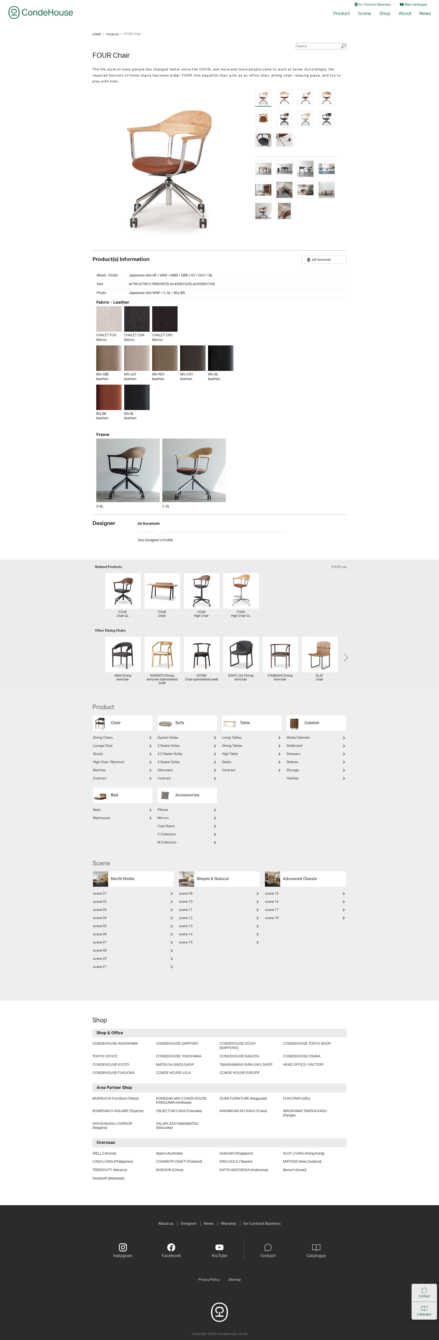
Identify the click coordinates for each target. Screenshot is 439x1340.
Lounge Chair (103, 746)
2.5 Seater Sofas (170, 754)
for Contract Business (374, 4)
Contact (424, 1296)
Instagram (122, 1256)
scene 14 (186, 934)
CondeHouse (40, 12)
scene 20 (100, 958)
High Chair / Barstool (108, 762)
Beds (97, 810)
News (425, 13)
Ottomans (165, 770)
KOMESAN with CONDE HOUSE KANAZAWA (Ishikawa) (181, 1101)
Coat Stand (166, 826)
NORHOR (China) (169, 1170)
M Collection (167, 842)
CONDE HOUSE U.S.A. (173, 1073)
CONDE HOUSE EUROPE (240, 1073)
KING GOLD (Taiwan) (236, 1161)
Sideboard (294, 746)
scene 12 (186, 918)
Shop (384, 13)
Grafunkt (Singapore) (236, 1153)
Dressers (293, 754)
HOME (96, 34)
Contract (99, 778)
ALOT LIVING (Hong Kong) (303, 1153)
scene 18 (272, 918)
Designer (189, 1224)
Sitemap (234, 1279)
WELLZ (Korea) (104, 1153)
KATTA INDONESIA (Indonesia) (244, 1170)
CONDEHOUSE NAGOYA (239, 1056)
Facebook (171, 1256)
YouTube (219, 1256)
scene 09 (186, 893)
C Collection (167, 834)
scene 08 (100, 950)
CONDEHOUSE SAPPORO (177, 1043)
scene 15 (272, 893)
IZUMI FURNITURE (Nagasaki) (243, 1098)
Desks (226, 762)
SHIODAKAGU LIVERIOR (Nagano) (112, 1126)
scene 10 (186, 902)
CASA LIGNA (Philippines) (112, 1161)
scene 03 (100, 910)
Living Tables (232, 737)
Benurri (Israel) (294, 1170)
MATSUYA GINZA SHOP (175, 1065)
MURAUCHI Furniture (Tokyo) (115, 1098)
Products (112, 34)
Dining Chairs (103, 737)
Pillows (163, 810)
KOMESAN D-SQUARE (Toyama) (118, 1111)
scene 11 (186, 910)
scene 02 (100, 902)
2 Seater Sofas (169, 746)
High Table (230, 754)
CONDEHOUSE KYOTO (110, 1065)
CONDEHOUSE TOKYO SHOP (307, 1043)
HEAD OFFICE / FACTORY (303, 1065)
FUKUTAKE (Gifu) (296, 1098)
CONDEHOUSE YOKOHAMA (178, 1056)
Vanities (293, 778)
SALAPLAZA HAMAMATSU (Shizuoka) (177, 1126)
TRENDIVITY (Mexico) (109, 1170)
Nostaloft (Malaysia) (108, 1178)
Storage (293, 770)
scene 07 (100, 942)
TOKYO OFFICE (104, 1056)
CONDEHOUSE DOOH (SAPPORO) (238, 1046)
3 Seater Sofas (169, 762)
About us (166, 1224)
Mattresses (101, 818)
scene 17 (272, 910)
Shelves (292, 762)
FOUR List (339, 567)
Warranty (228, 1224)
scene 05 (100, 926)
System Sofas (168, 737)
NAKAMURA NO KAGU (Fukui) (243, 1111)
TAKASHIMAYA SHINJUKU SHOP (246, 1065)
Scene (364, 13)
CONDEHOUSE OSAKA (301, 1056)
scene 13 (186, 926)
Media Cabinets (298, 737)
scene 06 (100, 934)
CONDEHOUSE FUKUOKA (113, 1073)
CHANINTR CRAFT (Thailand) (179, 1161)
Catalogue (424, 1314)
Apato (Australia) (169, 1153)
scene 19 (186, 942)
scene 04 (100, 918)
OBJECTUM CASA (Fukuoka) (179, 1111)
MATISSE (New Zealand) (302, 1161)
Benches (99, 770)
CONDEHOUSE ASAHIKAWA (115, 1043)
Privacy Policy (209, 1279)
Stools (98, 754)
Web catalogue (415, 4)
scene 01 (100, 893)
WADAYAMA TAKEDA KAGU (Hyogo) (305, 1113)
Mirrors (163, 818)
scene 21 (100, 967)
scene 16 (272, 902)
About (405, 13)
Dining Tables (232, 746)
